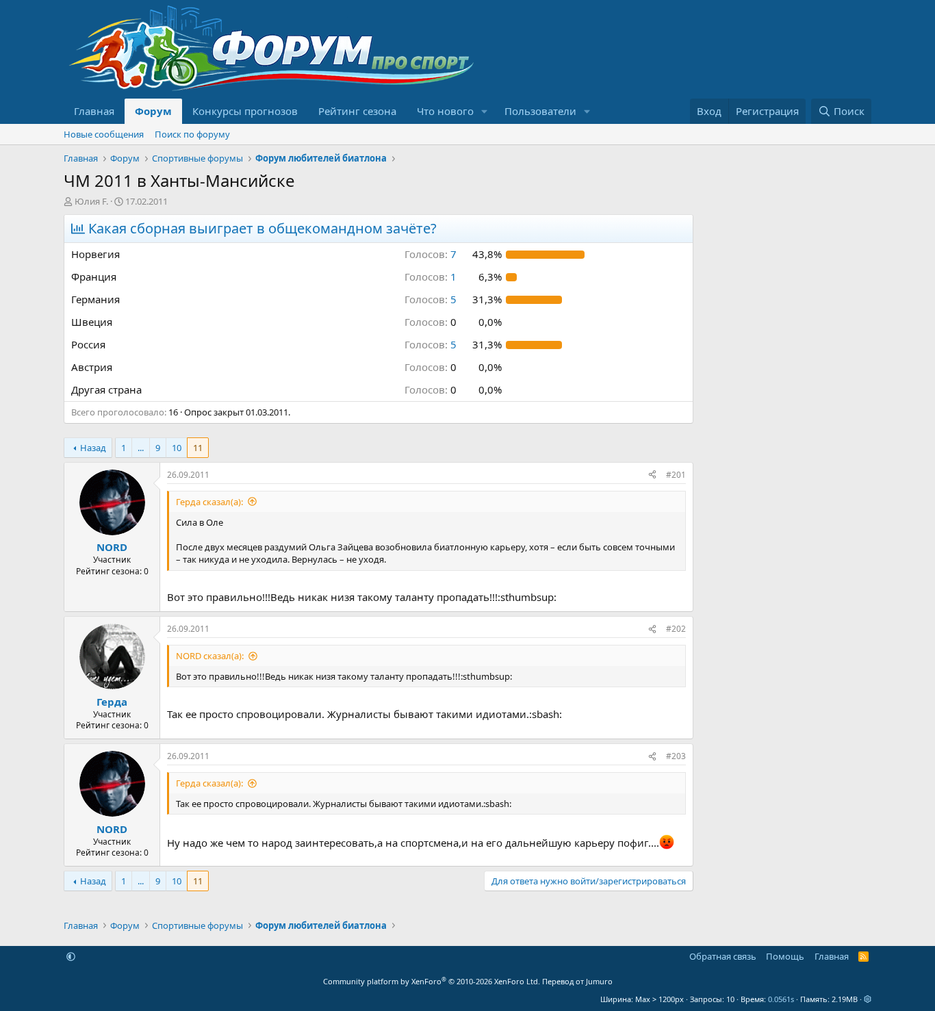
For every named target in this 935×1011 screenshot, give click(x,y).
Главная (94, 111)
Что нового (445, 111)
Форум (153, 111)
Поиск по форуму (192, 134)
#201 (676, 475)
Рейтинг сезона (357, 111)
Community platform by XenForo (431, 981)
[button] (484, 111)
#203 (676, 756)
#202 (676, 629)
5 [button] (431, 299)
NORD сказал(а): (210, 656)
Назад (93, 447)
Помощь (785, 956)
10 (176, 447)
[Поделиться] (652, 475)
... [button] (141, 447)
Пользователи (540, 111)
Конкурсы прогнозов (245, 111)
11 (198, 447)
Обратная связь (722, 956)
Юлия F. (91, 201)
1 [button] (431, 276)
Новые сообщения (104, 134)
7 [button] (431, 254)
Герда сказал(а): (209, 502)
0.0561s (781, 999)
